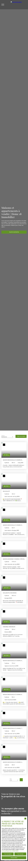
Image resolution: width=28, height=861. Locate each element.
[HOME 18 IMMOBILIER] (18, 4)
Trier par (2, 435)
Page (11, 778)
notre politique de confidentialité (10, 851)
